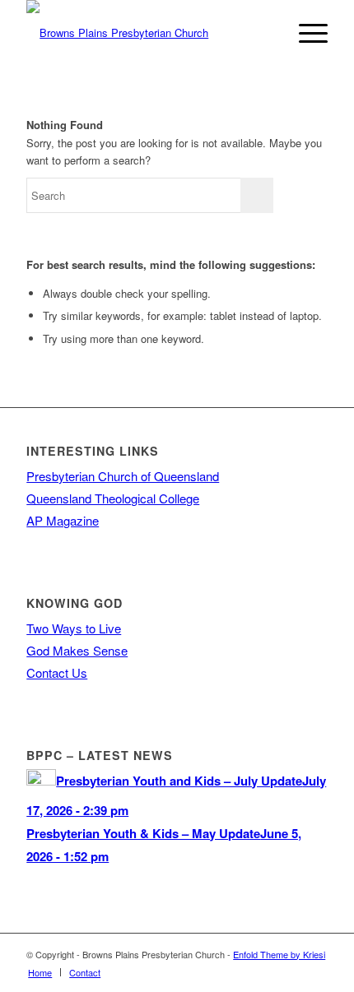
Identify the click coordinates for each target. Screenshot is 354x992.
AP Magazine (62, 520)
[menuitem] (266, 33)
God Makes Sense (77, 650)
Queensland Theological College (112, 498)
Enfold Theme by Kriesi (279, 954)
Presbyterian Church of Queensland (122, 475)
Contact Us (56, 672)
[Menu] (305, 33)
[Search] (266, 33)
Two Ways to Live (73, 628)
